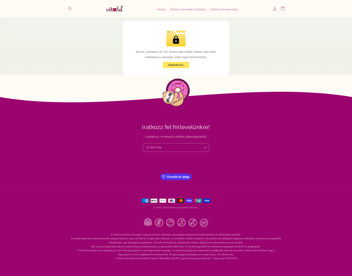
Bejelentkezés (176, 65)
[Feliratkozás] (205, 147)
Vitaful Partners (169, 207)
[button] (70, 8)
